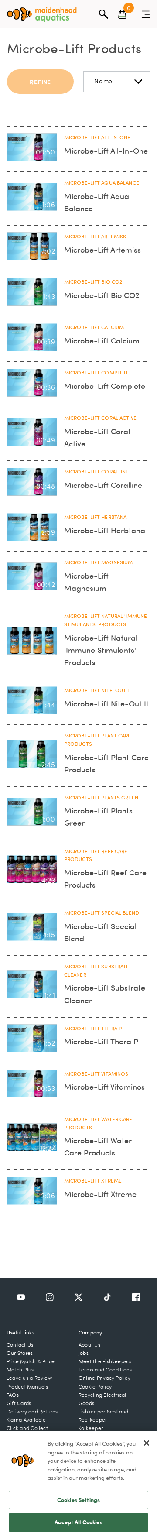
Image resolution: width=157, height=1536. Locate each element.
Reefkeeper (92, 1419)
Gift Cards (19, 1403)
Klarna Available (26, 1419)
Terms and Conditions (105, 1369)
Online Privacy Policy (104, 1378)
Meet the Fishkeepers (105, 1361)
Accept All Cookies (78, 1522)
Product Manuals (27, 1386)
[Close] (146, 1443)
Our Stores (20, 1353)
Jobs (83, 1353)
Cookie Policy (95, 1386)
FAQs (13, 1395)
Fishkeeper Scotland (103, 1411)
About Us (89, 1344)
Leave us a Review (29, 1378)
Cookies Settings (78, 1500)
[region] (78, 1483)
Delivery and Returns (32, 1411)
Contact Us (20, 1344)
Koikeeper (90, 1428)
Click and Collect (27, 1428)
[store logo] (42, 14)
